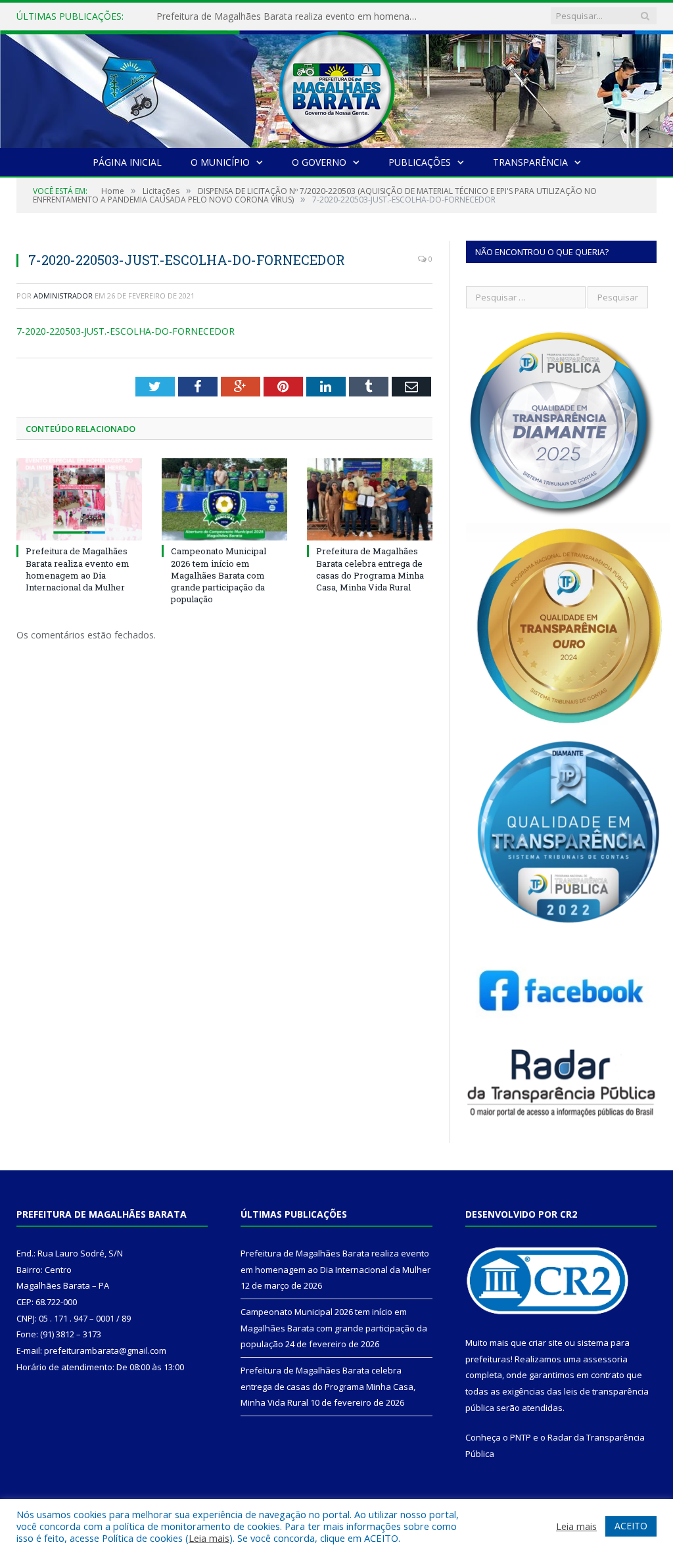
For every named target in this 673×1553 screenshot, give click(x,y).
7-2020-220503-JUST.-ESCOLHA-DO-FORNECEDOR (125, 331)
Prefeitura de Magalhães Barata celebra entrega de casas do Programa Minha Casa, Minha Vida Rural (370, 569)
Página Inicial (127, 162)
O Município (220, 162)
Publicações (419, 162)
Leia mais (209, 1538)
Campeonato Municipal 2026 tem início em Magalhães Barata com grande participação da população (218, 575)
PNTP (520, 1437)
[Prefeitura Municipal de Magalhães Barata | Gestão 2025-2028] (336, 86)
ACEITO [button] (631, 1525)
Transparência (530, 162)
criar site (545, 1343)
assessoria (605, 1359)
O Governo (319, 162)
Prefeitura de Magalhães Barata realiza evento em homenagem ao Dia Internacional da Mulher (291, 16)
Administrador (63, 295)
